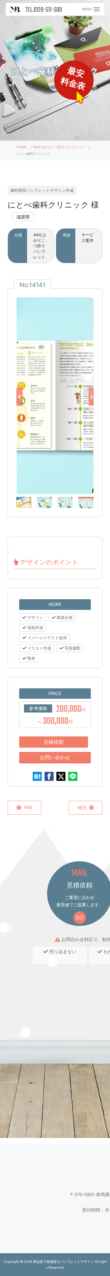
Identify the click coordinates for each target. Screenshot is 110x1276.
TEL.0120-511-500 (43, 10)
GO (80, 917)
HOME (21, 147)
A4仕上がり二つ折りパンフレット (59, 147)
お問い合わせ (55, 757)
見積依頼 (53, 742)
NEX (81, 807)
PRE (28, 807)
